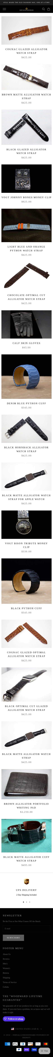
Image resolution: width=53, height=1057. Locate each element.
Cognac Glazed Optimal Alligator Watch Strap (26, 654)
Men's (5, 964)
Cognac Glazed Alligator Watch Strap (26, 51)
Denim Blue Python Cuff (26, 403)
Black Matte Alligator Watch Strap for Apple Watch (26, 497)
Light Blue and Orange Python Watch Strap (26, 249)
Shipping (6, 978)
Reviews (6, 959)
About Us (6, 954)
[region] (26, 888)
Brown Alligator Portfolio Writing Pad (26, 806)
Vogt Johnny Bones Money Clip (27, 197)
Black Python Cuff (26, 608)
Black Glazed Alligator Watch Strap (26, 151)
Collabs (6, 987)
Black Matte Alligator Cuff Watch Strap (26, 859)
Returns (6, 973)
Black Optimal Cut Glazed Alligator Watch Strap (26, 708)
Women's (6, 968)
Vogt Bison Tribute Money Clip (26, 545)
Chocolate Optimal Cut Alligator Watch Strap (26, 297)
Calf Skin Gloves (27, 343)
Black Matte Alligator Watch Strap (26, 756)
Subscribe (13, 938)
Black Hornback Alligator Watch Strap (26, 449)
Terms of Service (10, 982)
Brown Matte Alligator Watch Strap (26, 96)
